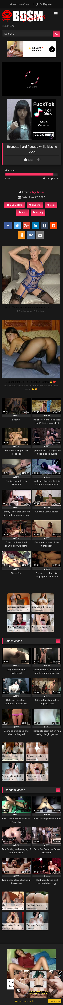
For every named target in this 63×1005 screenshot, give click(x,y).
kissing (39, 212)
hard (23, 212)
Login (36, 4)
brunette (36, 205)
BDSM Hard (16, 205)
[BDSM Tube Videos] (26, 16)
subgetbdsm (37, 192)
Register (47, 4)
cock (52, 205)
